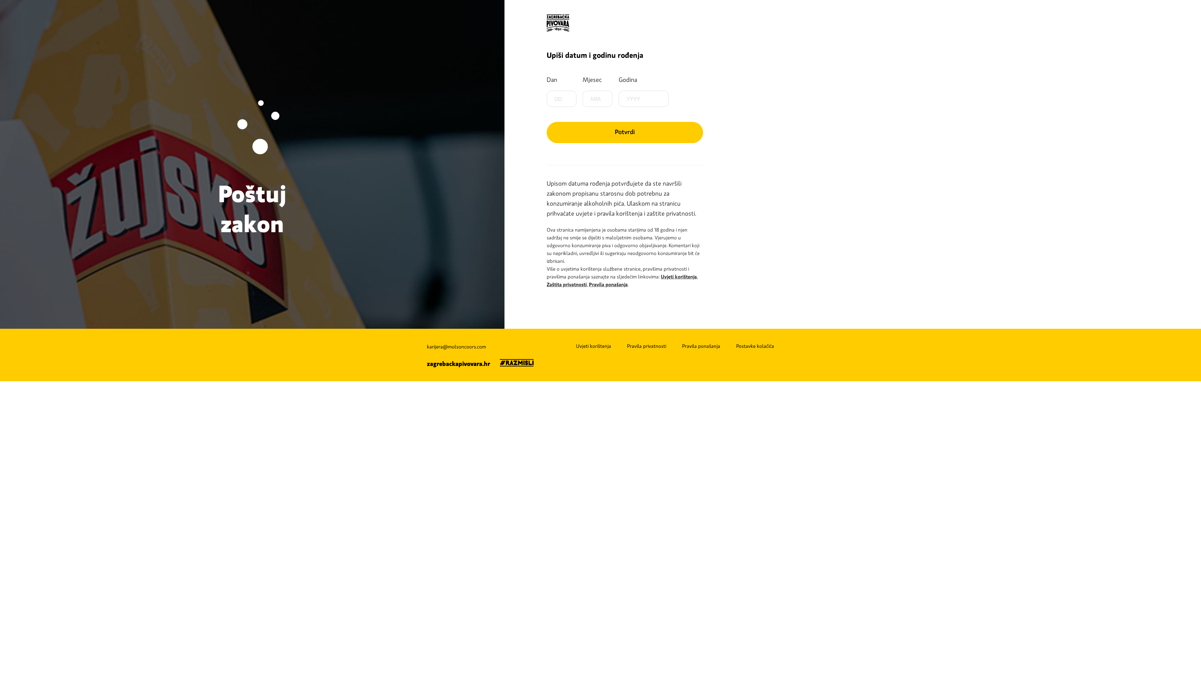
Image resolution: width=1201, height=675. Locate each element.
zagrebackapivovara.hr (458, 363)
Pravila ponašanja (701, 346)
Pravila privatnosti (646, 346)
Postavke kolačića (755, 346)
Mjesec (592, 79)
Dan (552, 79)
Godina (628, 79)
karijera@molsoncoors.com (456, 347)
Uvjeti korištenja (593, 346)
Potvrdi (625, 132)
